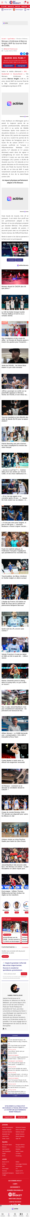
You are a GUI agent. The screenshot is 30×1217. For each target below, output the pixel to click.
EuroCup (4, 1171)
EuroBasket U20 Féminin (15, 1061)
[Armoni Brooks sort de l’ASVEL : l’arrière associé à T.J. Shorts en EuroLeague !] (11, 927)
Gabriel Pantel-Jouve (15, 995)
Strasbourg (18, 1156)
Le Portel (18, 1153)
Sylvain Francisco (20, 1134)
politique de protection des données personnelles (14, 977)
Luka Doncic (5, 1136)
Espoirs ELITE (19, 1171)
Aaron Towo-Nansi (21, 1129)
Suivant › (19, 260)
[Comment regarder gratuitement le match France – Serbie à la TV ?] (4, 1057)
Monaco (4, 1147)
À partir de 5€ (9, 66)
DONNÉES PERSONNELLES (15, 1190)
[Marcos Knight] (6, 905)
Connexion (25, 947)
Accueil (4, 38)
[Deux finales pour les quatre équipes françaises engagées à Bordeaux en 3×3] (4, 1045)
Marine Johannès (20, 1136)
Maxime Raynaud (6, 1129)
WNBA (17, 1162)
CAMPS (15, 1184)
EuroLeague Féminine (21, 1164)
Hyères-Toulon (19, 1151)
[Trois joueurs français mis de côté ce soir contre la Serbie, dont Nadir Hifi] (4, 1080)
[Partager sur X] (24, 53)
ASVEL (4, 1156)
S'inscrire (24, 974)
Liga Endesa (11, 38)
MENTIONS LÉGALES (15, 1199)
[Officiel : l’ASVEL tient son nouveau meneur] (4, 1051)
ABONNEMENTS (15, 1187)
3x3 (9, 1038)
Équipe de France (13, 1055)
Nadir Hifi (18, 1138)
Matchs (17, 6)
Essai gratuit (21, 66)
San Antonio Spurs (7, 1144)
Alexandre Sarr (6, 1134)
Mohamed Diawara (21, 1127)
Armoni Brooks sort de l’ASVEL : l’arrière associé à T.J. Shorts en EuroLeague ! (11, 939)
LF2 (17, 1168)
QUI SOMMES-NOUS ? (15, 1181)
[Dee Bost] (16, 905)
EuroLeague (19, 9)
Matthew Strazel (20, 1132)
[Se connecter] (28, 2)
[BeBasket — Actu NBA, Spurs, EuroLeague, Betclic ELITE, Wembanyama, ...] (15, 2)
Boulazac (18, 1149)
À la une (3, 6)
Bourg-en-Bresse (20, 1144)
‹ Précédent (11, 260)
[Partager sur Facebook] (21, 53)
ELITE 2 (4, 1164)
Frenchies (24, 6)
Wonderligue (19, 1166)
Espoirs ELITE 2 (20, 1173)
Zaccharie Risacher (7, 1132)
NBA (28, 9)
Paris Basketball (6, 1151)
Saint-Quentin (5, 1149)
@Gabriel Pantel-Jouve (10, 49)
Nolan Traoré (5, 1138)
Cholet (4, 1153)
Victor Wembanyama (7, 1127)
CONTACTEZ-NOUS (15, 1202)
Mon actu (11, 6)
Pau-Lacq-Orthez (20, 1147)
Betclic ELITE (8, 9)
